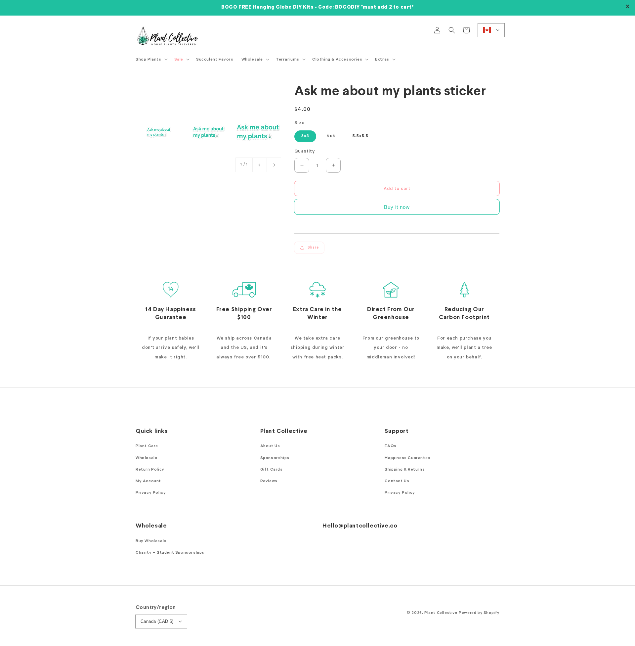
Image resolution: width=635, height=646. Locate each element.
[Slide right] (274, 165)
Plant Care (147, 446)
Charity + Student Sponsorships (170, 553)
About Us (270, 446)
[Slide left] (259, 165)
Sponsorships (274, 458)
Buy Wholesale (151, 541)
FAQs (390, 446)
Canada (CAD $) (157, 621)
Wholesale (146, 458)
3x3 (305, 136)
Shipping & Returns (405, 470)
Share (313, 248)
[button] (451, 30)
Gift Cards (271, 470)
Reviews (268, 481)
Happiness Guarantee (407, 458)
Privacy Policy (151, 493)
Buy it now (397, 207)
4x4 (331, 136)
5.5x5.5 (360, 136)
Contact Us (397, 481)
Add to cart (397, 188)
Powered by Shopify (479, 613)
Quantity (304, 152)
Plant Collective (440, 613)
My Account (148, 481)
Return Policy (150, 470)
